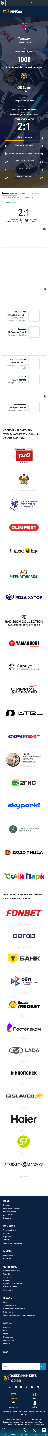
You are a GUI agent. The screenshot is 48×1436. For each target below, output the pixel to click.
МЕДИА (7, 1323)
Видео (5, 1334)
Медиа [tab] (34, 197)
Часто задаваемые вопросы (14, 1309)
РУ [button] (44, 11)
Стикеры (6, 1280)
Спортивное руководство (12, 1243)
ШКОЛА (7, 1298)
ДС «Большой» (8, 1215)
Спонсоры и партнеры (11, 1208)
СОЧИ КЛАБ (10, 1266)
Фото (5, 1331)
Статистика (7, 1258)
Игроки (6, 1233)
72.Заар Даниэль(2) (18, 318)
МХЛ (5, 1351)
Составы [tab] (25, 197)
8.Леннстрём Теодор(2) (17, 320)
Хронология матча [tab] (9, 193)
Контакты (7, 1218)
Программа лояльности (12, 1271)
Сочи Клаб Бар (8, 1290)
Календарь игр (9, 1255)
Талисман (6, 1240)
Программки (8, 1337)
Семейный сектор (10, 1287)
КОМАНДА (9, 1226)
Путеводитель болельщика (13, 1284)
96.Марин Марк (19, 379)
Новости (6, 1327)
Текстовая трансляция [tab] (11, 202)
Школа (5, 1302)
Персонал (7, 1237)
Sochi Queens (8, 1274)
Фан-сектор (7, 1277)
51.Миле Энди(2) (10, 365)
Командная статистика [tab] (29, 193)
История (6, 1205)
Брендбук (7, 1343)
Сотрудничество (9, 1211)
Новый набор (8, 1312)
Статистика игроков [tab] (10, 197)
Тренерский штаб (9, 1230)
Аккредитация (8, 1340)
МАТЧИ (7, 1251)
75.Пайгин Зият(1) (17, 362)
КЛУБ (6, 1201)
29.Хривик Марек (18, 407)
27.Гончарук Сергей (17, 332)
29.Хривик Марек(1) (16, 315)
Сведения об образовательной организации (19, 1315)
